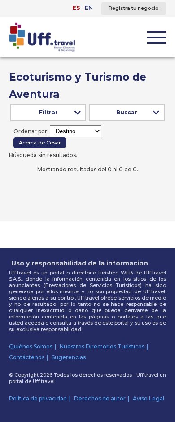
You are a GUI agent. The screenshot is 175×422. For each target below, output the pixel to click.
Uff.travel (44, 381)
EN (89, 7)
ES (76, 7)
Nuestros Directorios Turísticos (102, 346)
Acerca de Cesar (40, 142)
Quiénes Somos (30, 346)
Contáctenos (26, 357)
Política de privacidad (38, 398)
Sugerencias (69, 357)
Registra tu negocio (134, 8)
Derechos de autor (100, 398)
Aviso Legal (148, 398)
